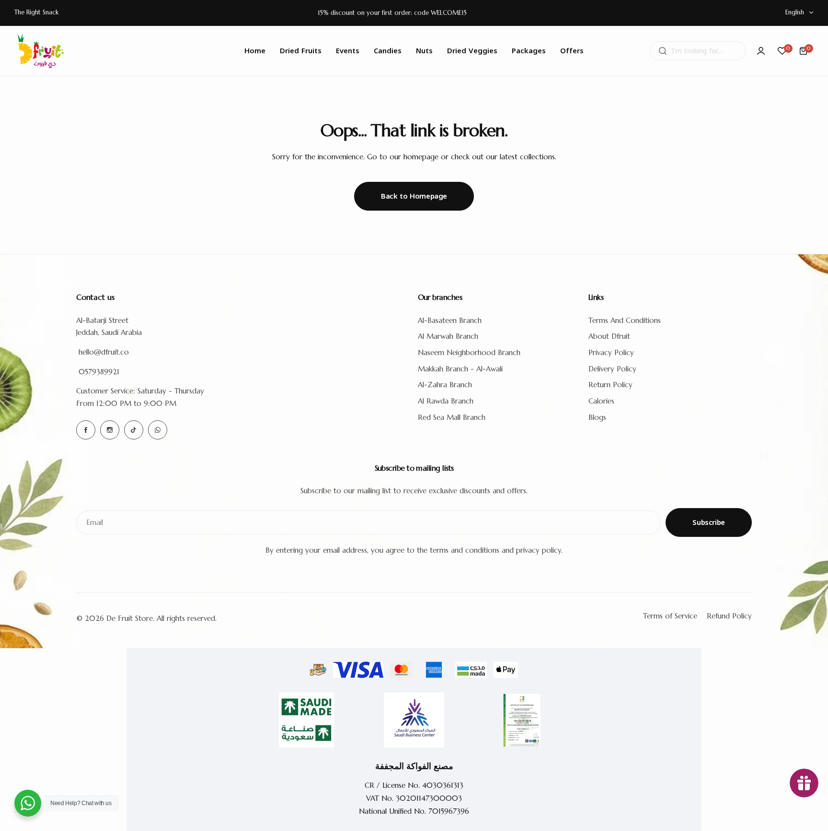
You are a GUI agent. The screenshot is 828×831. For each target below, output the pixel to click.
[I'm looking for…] (662, 50)
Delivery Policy (612, 368)
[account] (760, 50)
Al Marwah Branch (448, 336)
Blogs (597, 417)
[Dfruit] (40, 51)
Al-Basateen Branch (450, 320)
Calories (601, 400)
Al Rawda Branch (445, 400)
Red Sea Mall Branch (451, 417)
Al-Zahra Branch (445, 384)
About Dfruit (609, 336)
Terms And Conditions (624, 320)
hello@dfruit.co (104, 351)
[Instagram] (109, 429)
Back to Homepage (414, 196)
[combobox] (698, 50)
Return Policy (610, 384)
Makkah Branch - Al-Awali (460, 368)
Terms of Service (670, 615)
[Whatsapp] (157, 429)
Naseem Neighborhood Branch (469, 352)
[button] (292, 13)
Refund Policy (729, 615)
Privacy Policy (611, 352)
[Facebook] (85, 429)
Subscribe (708, 522)
